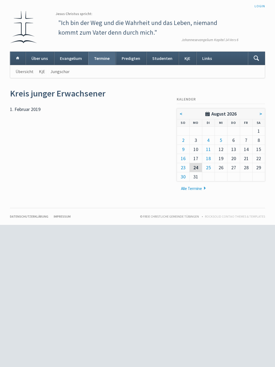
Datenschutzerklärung (29, 216)
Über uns (39, 58)
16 (183, 158)
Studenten (162, 58)
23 (183, 167)
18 (208, 158)
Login (260, 6)
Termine (102, 58)
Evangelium (71, 58)
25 (208, 167)
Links (207, 58)
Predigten (131, 58)
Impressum (62, 216)
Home (17, 58)
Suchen (256, 58)
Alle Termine (191, 188)
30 (183, 177)
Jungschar (60, 71)
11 (208, 149)
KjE (187, 58)
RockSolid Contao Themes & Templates (235, 216)
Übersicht (25, 71)
